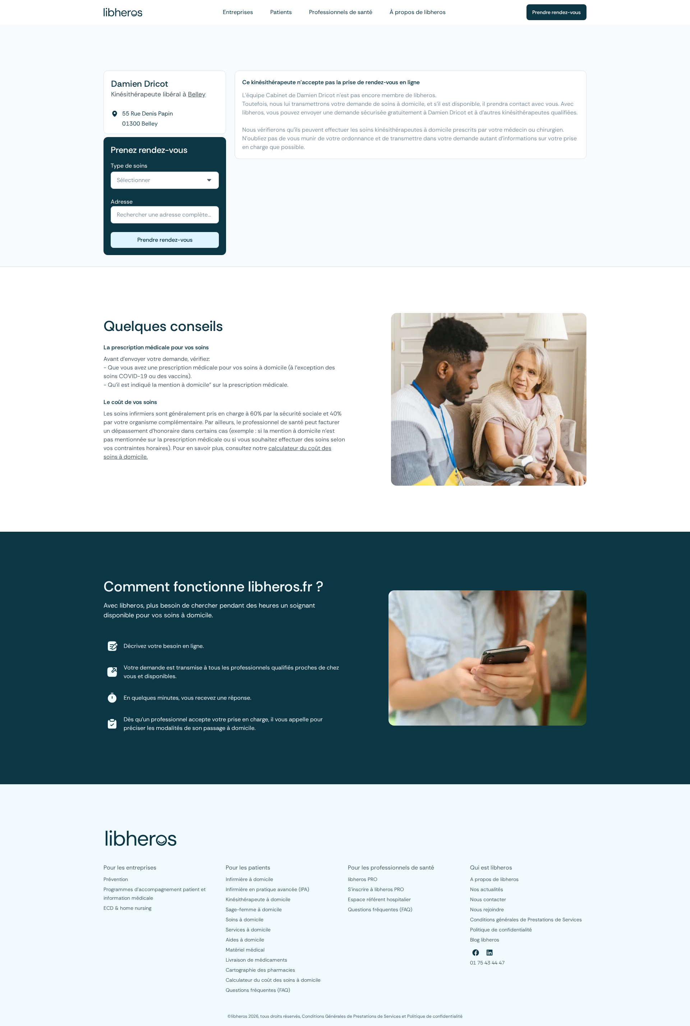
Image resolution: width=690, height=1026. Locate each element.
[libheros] (123, 12)
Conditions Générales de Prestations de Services (352, 1016)
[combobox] (165, 180)
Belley (197, 94)
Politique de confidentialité (435, 1016)
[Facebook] (476, 952)
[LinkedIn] (489, 952)
